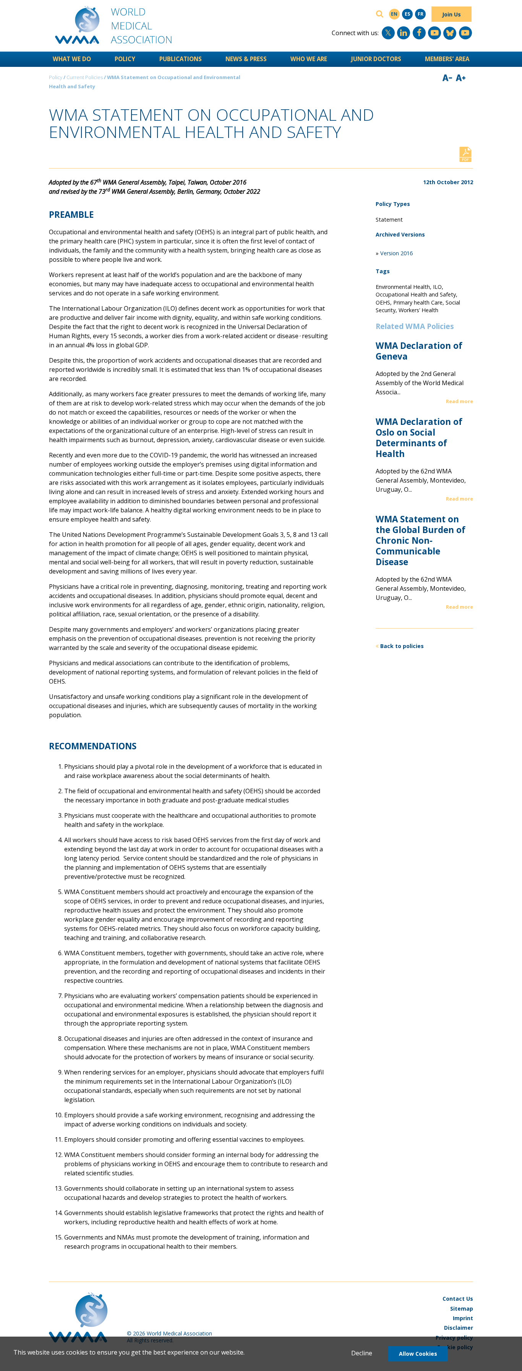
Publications (180, 59)
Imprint (463, 1318)
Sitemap (461, 1308)
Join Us (451, 14)
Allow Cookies (418, 1353)
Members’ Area (447, 59)
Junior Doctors (376, 59)
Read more (459, 401)
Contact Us (458, 1298)
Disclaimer (458, 1327)
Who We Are (308, 59)
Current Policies (84, 77)
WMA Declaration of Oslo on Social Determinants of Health (419, 438)
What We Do (72, 59)
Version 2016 (396, 253)
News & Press (246, 59)
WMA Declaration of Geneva (419, 351)
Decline (361, 1353)
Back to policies (402, 646)
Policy (125, 59)
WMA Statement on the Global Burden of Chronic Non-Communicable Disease (420, 540)
